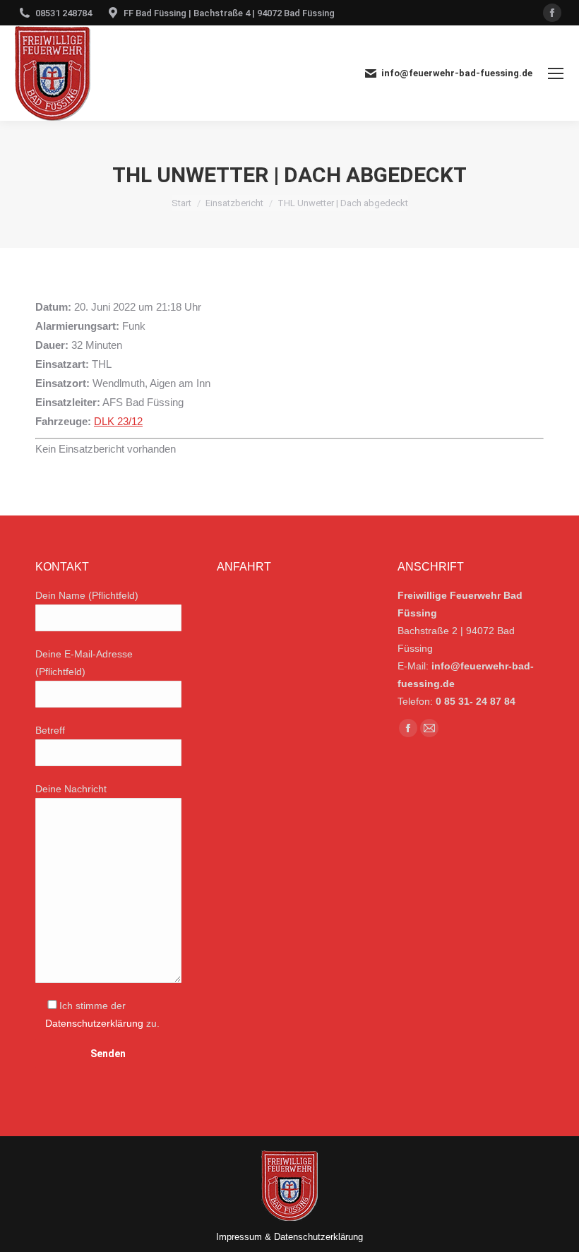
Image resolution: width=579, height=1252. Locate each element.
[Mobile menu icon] (556, 73)
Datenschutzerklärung (94, 1023)
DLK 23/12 (118, 421)
